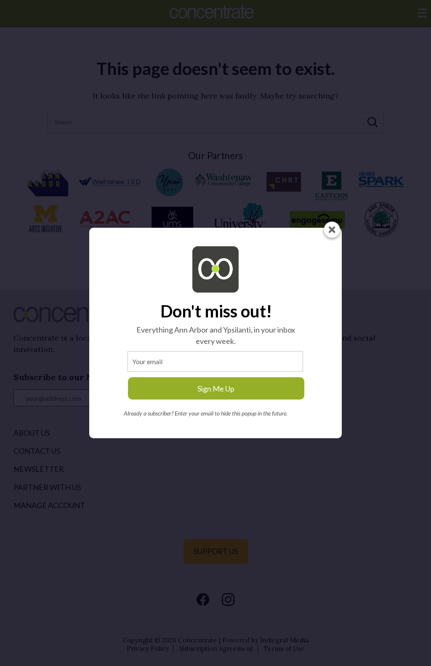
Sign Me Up (215, 388)
